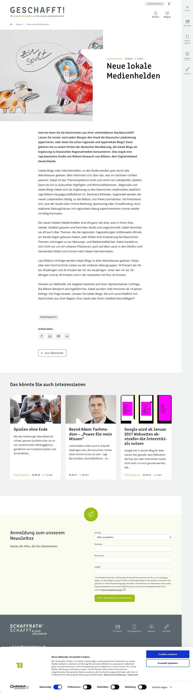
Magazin (151, 631)
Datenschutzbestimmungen (112, 590)
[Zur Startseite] (37, 12)
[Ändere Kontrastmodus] (169, 3)
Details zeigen (160, 687)
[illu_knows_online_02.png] (51, 75)
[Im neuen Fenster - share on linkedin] (50, 336)
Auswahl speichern (168, 663)
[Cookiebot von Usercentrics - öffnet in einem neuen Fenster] (19, 687)
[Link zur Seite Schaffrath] (11, 24)
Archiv (155, 17)
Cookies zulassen (168, 654)
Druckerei (117, 631)
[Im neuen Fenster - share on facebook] (41, 336)
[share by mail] (58, 336)
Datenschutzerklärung (114, 674)
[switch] (87, 687)
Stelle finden (155, 4)
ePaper (167, 17)
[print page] (67, 336)
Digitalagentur (48, 317)
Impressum (133, 674)
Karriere (166, 631)
